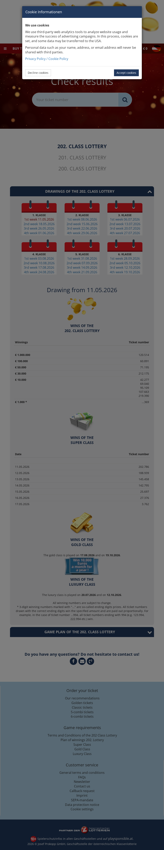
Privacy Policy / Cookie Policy (46, 59)
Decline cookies (38, 73)
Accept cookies (126, 73)
